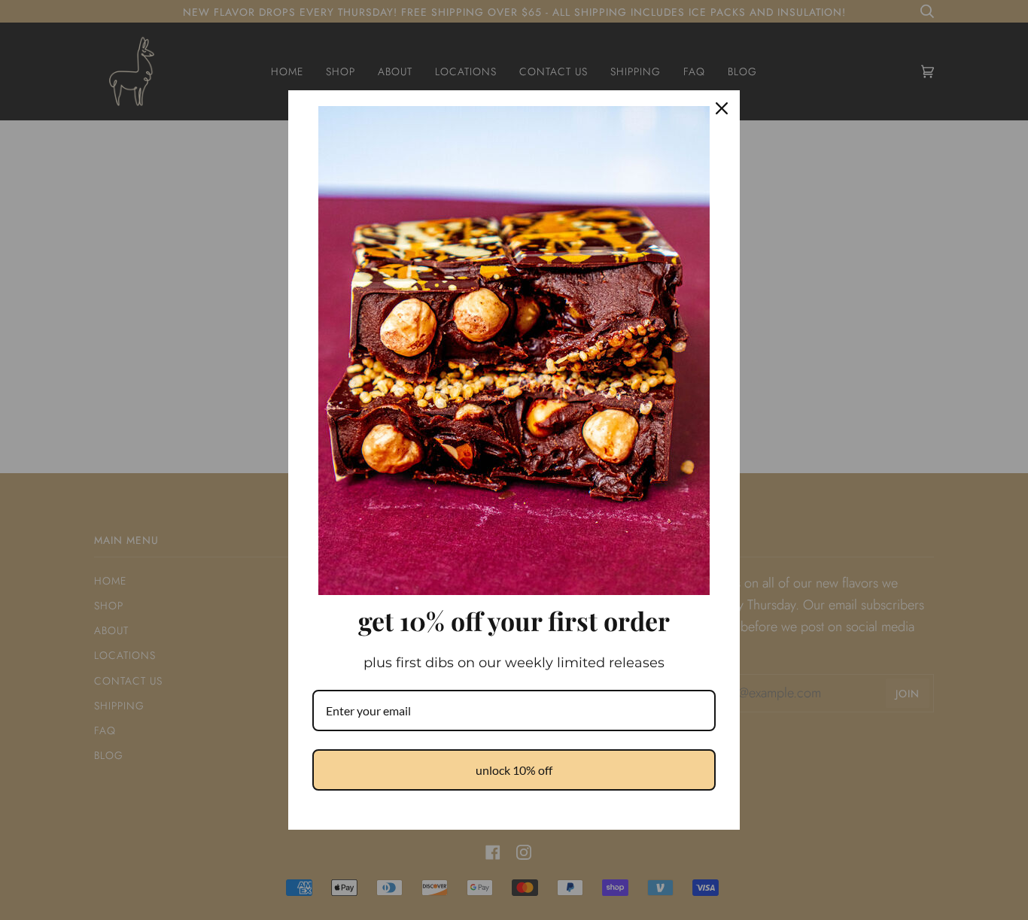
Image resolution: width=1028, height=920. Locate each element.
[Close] (722, 108)
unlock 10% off (514, 770)
